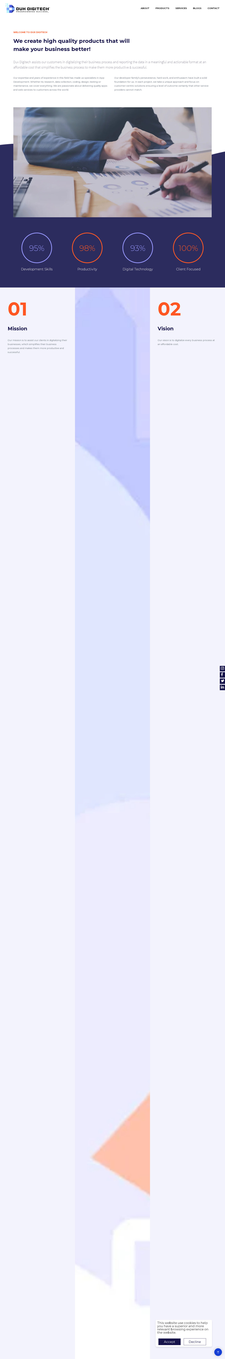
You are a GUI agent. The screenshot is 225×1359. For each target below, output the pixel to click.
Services (181, 8)
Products (162, 8)
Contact (213, 8)
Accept (169, 1342)
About (145, 8)
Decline (195, 1342)
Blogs (197, 8)
